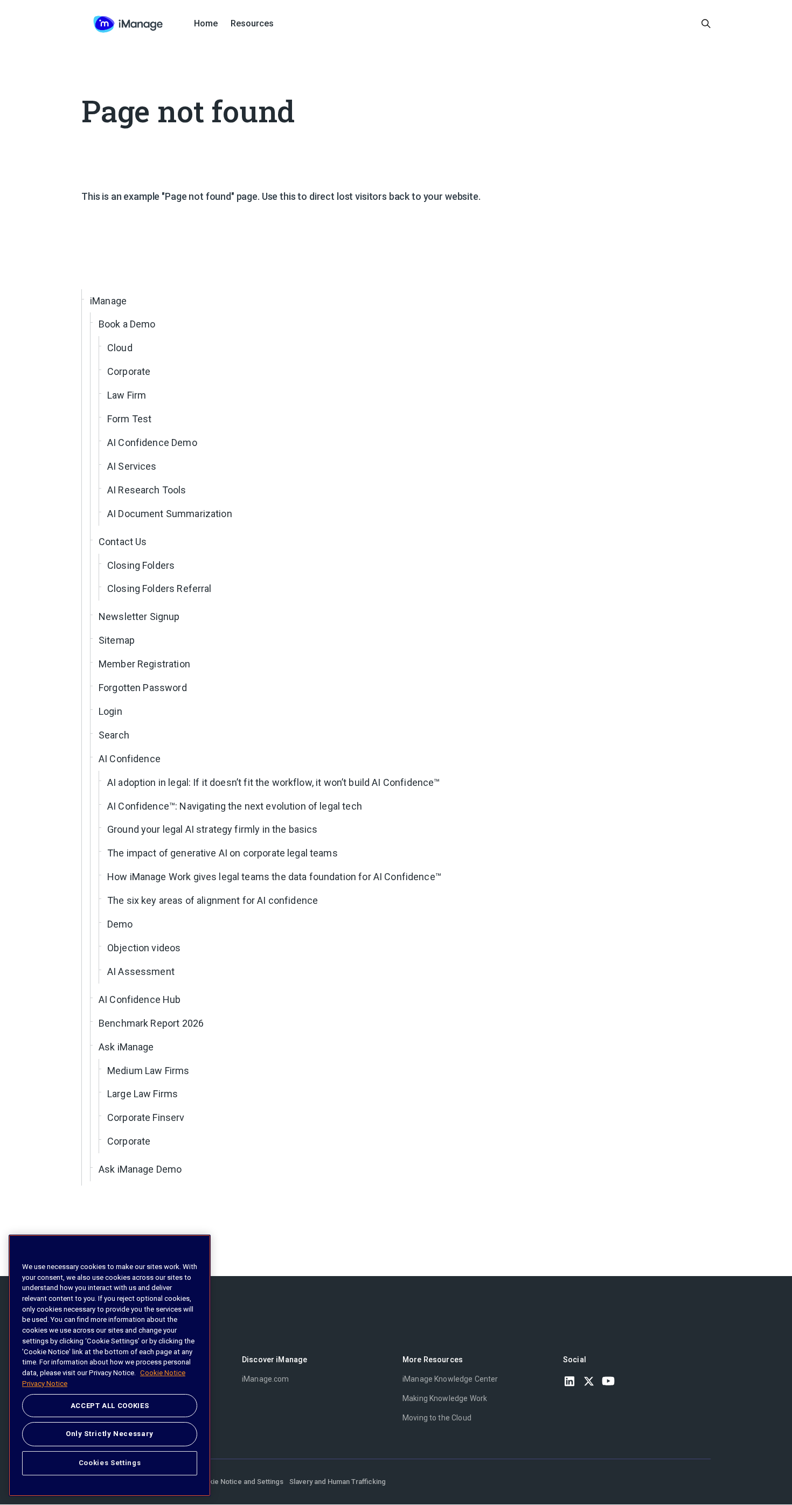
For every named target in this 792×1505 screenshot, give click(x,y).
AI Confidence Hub (140, 999)
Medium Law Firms (148, 1070)
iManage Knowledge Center (450, 1379)
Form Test (129, 418)
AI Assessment (141, 971)
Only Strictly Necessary (110, 1434)
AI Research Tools (146, 490)
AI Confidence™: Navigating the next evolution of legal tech (234, 806)
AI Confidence (130, 758)
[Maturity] (128, 24)
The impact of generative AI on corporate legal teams (222, 853)
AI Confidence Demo (152, 442)
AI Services (132, 466)
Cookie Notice (162, 1373)
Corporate (128, 371)
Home (206, 23)
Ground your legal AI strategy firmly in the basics (212, 829)
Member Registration (144, 664)
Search (114, 735)
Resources (252, 23)
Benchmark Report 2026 (151, 1023)
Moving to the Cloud (436, 1417)
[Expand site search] (706, 24)
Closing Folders (141, 565)
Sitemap (117, 640)
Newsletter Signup (139, 616)
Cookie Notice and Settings (239, 1482)
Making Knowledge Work (444, 1398)
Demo (120, 924)
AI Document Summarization (169, 513)
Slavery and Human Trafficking (337, 1482)
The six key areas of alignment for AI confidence (212, 900)
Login (110, 711)
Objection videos (143, 947)
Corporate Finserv (146, 1117)
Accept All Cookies (110, 1406)
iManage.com (265, 1379)
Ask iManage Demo (140, 1169)
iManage (108, 300)
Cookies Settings (110, 1463)
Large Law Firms (142, 1093)
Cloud (120, 347)
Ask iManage (126, 1047)
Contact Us (123, 541)
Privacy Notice (44, 1383)
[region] (110, 1365)
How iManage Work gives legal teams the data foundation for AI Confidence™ (274, 876)
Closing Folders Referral (159, 588)
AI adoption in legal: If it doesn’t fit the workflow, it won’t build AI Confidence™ (273, 782)
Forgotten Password (143, 687)
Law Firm (126, 395)
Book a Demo (127, 324)
